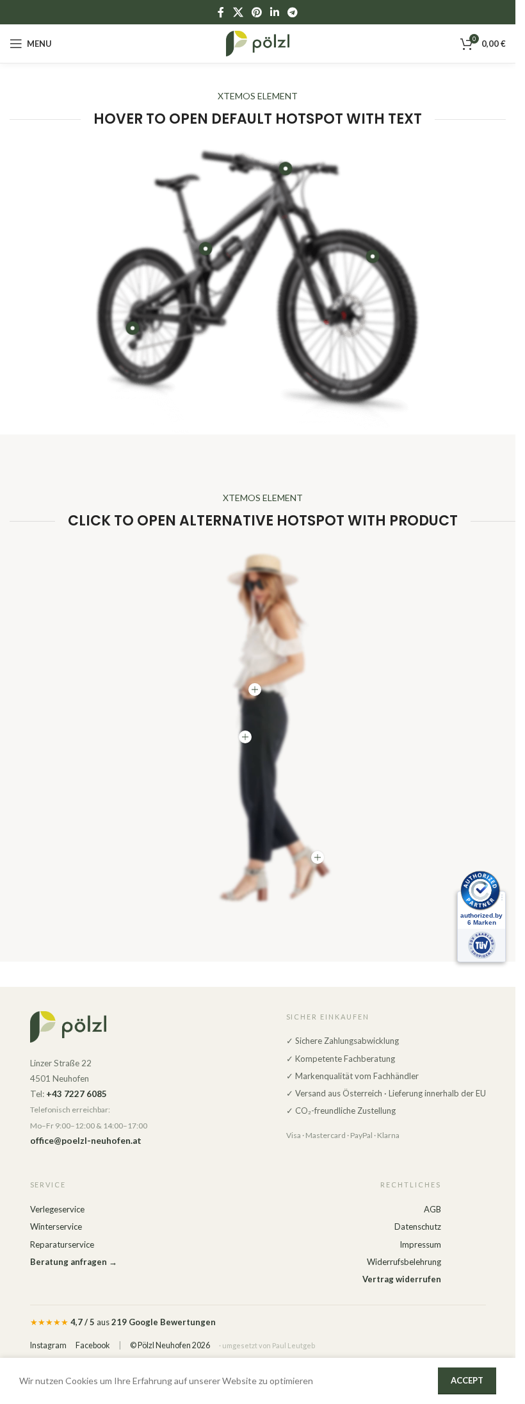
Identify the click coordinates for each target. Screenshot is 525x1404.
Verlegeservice (57, 1209)
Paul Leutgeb (293, 1345)
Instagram (48, 1345)
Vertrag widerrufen (401, 1279)
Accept (467, 1380)
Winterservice (56, 1226)
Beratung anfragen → (73, 1262)
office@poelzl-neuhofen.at (85, 1141)
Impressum (420, 1244)
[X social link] (238, 12)
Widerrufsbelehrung (404, 1262)
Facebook (92, 1345)
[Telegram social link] (293, 12)
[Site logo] (258, 42)
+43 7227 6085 (76, 1094)
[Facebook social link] (221, 12)
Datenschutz (417, 1226)
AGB (432, 1209)
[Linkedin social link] (275, 12)
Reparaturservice (62, 1244)
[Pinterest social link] (256, 12)
